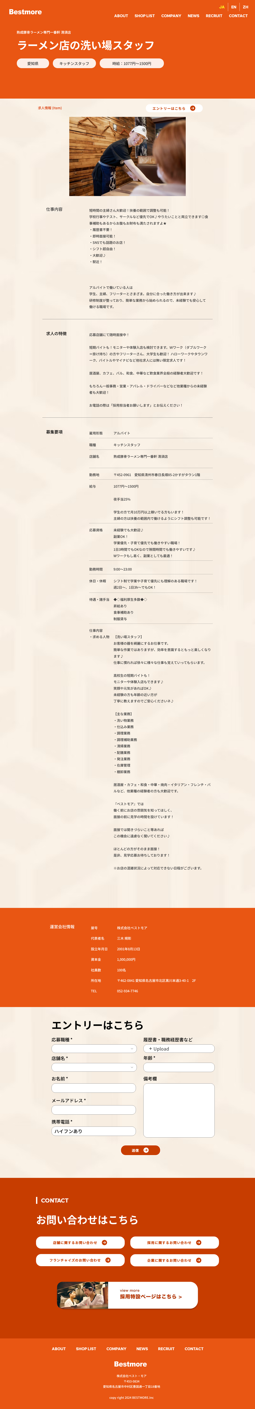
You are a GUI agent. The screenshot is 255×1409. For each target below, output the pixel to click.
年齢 (147, 1058)
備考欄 (150, 1078)
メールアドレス (67, 1100)
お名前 (58, 1078)
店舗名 (58, 1058)
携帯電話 (60, 1121)
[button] (238, 16)
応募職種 (60, 1039)
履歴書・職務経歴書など (168, 1039)
